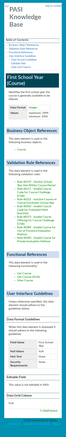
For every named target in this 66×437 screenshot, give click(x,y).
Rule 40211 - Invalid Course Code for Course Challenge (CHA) (34, 192)
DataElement (50, 411)
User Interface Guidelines (22, 56)
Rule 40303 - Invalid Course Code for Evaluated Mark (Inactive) (34, 210)
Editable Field (18, 63)
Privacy (56, 424)
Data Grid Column (21, 67)
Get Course (24, 273)
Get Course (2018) (28, 277)
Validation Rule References (23, 49)
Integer (33, 107)
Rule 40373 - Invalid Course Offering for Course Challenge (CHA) (35, 220)
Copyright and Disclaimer (37, 424)
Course (21, 149)
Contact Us (15, 424)
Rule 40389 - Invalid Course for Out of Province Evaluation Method (36, 231)
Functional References (21, 52)
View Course (25, 280)
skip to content (53, 6)
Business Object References (24, 45)
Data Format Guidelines (24, 60)
